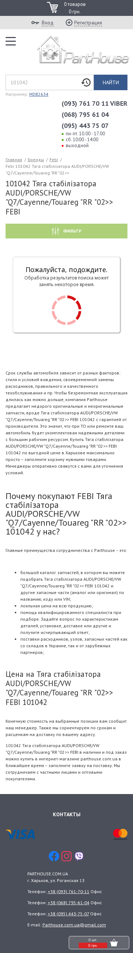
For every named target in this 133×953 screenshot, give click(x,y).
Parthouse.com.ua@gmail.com (74, 924)
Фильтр (71, 231)
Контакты (67, 814)
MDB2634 (38, 94)
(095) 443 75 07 (85, 125)
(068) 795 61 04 (85, 114)
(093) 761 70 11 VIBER (94, 103)
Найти (111, 82)
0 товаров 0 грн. (75, 8)
